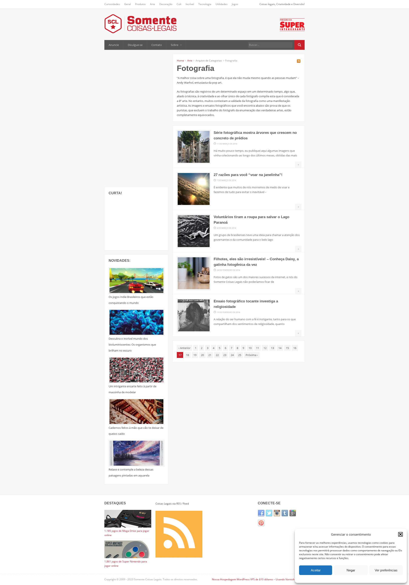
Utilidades (222, 4)
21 (209, 355)
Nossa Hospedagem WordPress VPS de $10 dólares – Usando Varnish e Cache (258, 579)
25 (239, 355)
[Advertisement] (136, 118)
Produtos (140, 4)
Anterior (184, 348)
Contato (156, 45)
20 (202, 355)
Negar (351, 570)
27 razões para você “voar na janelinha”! (248, 175)
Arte (152, 4)
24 (232, 355)
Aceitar (316, 570)
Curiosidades (112, 4)
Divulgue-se (135, 45)
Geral (127, 4)
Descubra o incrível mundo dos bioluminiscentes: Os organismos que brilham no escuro (132, 344)
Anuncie (114, 45)
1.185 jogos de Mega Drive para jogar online (126, 533)
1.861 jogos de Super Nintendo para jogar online (125, 564)
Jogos (235, 4)
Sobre (174, 45)
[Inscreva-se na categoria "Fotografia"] (298, 62)
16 (294, 348)
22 (217, 355)
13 (272, 348)
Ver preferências (386, 570)
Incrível (190, 4)
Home (180, 60)
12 (265, 348)
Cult (179, 4)
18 (187, 355)
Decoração (165, 4)
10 (250, 348)
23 (224, 355)
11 (257, 348)
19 (194, 355)
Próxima (252, 355)
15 (287, 348)
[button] (400, 534)
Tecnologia (204, 4)
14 (279, 348)
